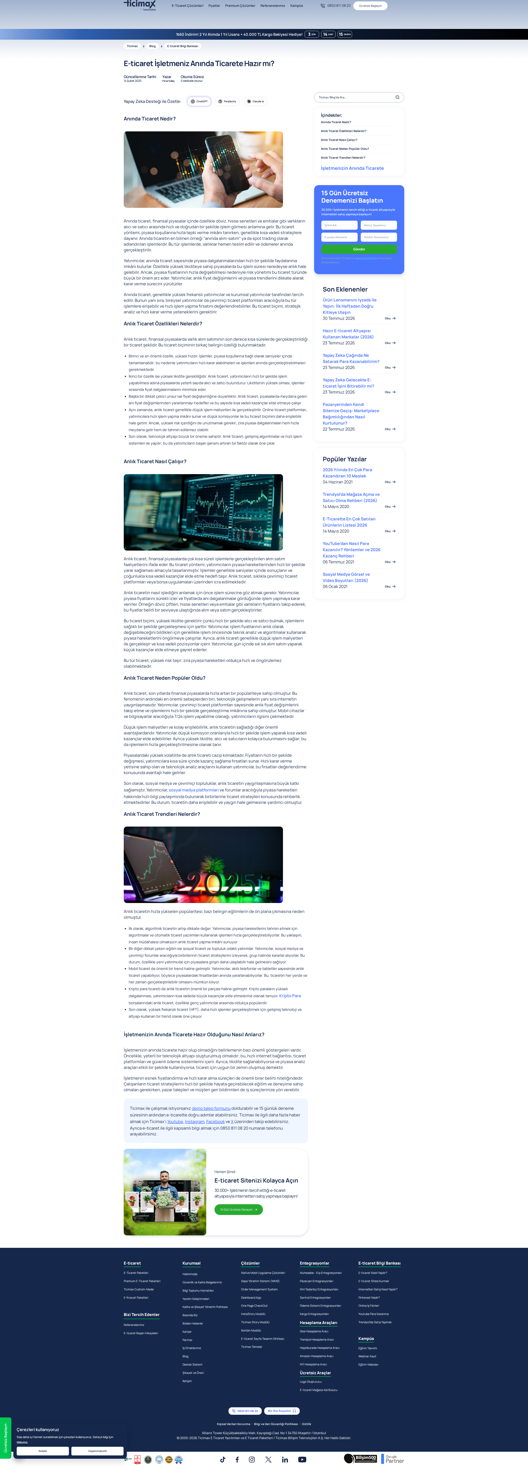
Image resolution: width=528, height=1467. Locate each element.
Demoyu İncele (264, 773)
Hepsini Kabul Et (97, 1451)
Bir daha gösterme (267, 796)
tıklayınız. (22, 1442)
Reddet (43, 1451)
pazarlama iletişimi (263, 783)
